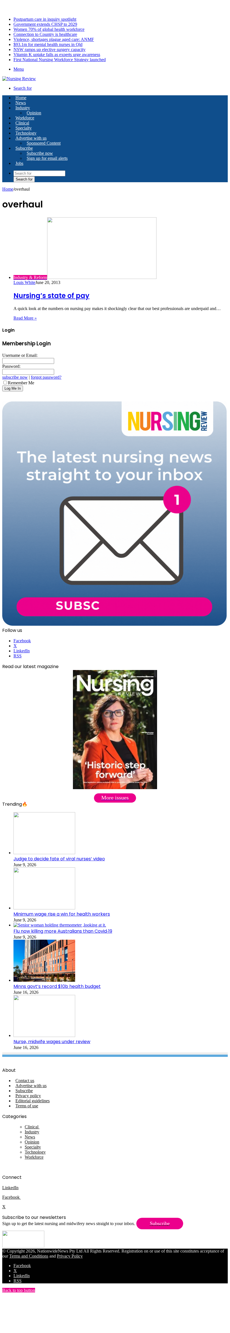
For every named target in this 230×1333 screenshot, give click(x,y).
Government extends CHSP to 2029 (45, 24)
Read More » (25, 318)
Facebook (11, 1197)
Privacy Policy (70, 1256)
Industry (22, 107)
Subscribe (24, 148)
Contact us (24, 1080)
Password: (11, 366)
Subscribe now (40, 153)
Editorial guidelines (32, 1100)
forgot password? (46, 377)
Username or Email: (20, 355)
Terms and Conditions (28, 1256)
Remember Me (21, 382)
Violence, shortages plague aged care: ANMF (53, 39)
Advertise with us (31, 138)
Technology (25, 133)
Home (7, 189)
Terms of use (26, 1105)
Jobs (19, 163)
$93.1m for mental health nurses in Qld (47, 44)
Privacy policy (28, 1095)
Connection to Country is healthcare (45, 34)
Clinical (22, 123)
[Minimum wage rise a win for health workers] (44, 907)
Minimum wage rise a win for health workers (61, 914)
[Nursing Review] (19, 78)
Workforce (24, 117)
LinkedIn (10, 1187)
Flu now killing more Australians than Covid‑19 (62, 931)
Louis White (24, 282)
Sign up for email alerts (47, 158)
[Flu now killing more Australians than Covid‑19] (59, 925)
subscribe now (15, 377)
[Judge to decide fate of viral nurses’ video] (44, 852)
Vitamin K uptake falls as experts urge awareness (56, 54)
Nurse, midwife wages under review (51, 1041)
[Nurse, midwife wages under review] (44, 1035)
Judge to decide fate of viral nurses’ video (59, 859)
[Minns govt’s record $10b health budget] (44, 980)
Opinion (34, 112)
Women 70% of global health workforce (48, 29)
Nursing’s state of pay (51, 295)
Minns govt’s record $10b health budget (57, 986)
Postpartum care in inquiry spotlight (44, 19)
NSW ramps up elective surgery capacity (49, 49)
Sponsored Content (44, 143)
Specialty (23, 128)
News (20, 102)
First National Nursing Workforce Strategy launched (59, 59)
